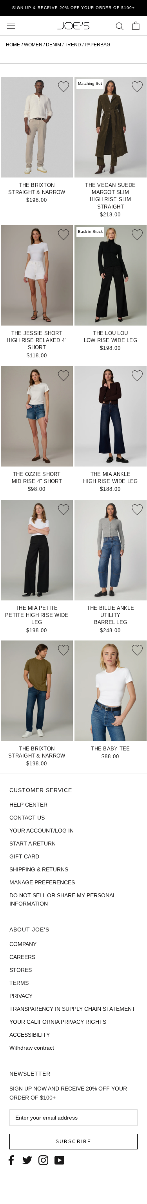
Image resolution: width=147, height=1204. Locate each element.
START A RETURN (32, 843)
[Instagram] (43, 1159)
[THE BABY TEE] (110, 690)
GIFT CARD (24, 856)
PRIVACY (21, 996)
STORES (20, 970)
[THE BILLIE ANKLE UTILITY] (110, 550)
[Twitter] (27, 1159)
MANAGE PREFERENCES (42, 882)
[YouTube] (59, 1159)
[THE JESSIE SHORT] (37, 275)
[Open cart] (136, 26)
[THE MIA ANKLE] (110, 416)
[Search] (120, 26)
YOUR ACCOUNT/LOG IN (41, 830)
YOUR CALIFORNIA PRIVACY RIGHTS (57, 1022)
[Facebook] (11, 1159)
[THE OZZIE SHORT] (37, 416)
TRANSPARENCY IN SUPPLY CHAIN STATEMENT (72, 1009)
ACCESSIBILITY (29, 1035)
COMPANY (22, 944)
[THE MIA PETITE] (37, 550)
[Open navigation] (11, 26)
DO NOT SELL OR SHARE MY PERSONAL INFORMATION (62, 899)
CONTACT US (27, 817)
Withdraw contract (31, 1048)
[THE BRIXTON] (37, 127)
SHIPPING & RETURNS (38, 869)
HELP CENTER (28, 804)
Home (13, 45)
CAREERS (22, 957)
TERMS (19, 983)
